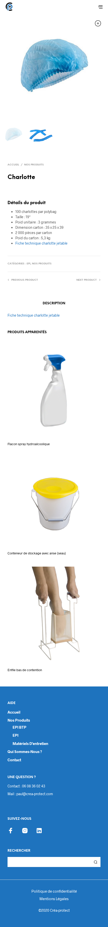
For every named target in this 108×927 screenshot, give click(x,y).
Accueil (13, 164)
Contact (14, 760)
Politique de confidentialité (54, 891)
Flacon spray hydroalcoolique (29, 444)
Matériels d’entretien (30, 743)
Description (54, 303)
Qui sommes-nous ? (25, 751)
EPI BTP (19, 727)
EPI (28, 263)
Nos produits (34, 164)
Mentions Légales (54, 898)
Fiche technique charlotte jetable (41, 243)
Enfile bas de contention (25, 670)
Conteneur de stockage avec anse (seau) (37, 553)
